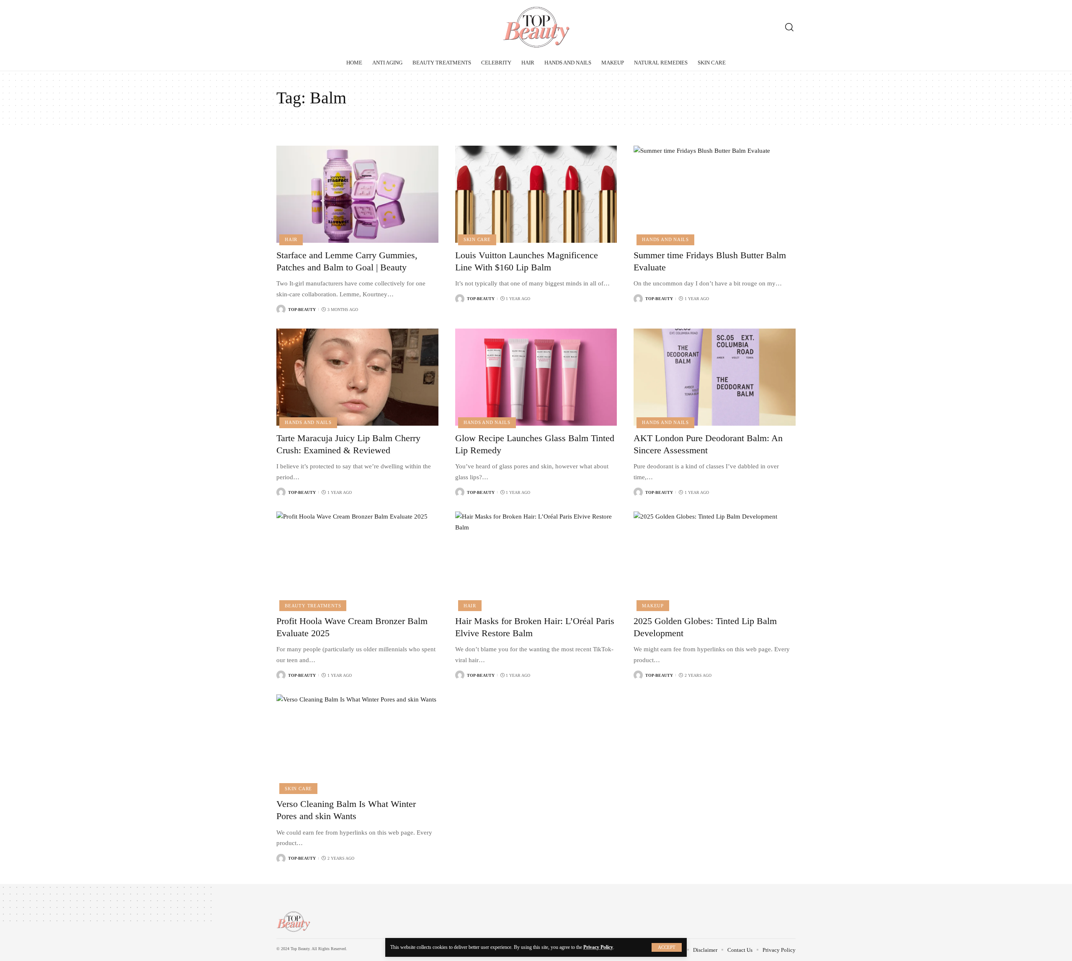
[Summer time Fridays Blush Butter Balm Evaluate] (715, 194)
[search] (789, 27)
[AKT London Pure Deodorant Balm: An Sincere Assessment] (715, 377)
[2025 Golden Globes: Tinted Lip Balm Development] (715, 560)
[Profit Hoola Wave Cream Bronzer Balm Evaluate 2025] (357, 560)
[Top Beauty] (536, 27)
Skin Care (477, 239)
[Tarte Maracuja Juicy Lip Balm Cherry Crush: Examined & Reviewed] (357, 377)
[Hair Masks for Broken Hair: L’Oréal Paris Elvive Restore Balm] (536, 560)
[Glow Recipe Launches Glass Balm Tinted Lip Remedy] (536, 377)
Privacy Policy (598, 947)
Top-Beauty (302, 309)
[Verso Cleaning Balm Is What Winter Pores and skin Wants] (357, 742)
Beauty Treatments (313, 605)
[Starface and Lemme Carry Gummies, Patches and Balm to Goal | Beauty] (357, 194)
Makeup (653, 605)
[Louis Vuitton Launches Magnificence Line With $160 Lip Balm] (536, 194)
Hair (291, 239)
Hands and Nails (665, 239)
